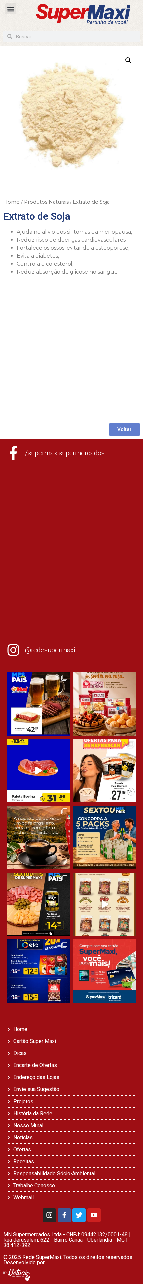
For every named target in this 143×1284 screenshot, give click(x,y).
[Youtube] (94, 1215)
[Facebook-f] (64, 1215)
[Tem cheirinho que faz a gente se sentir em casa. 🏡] (104, 704)
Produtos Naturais (46, 202)
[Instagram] (49, 1215)
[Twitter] (79, 1215)
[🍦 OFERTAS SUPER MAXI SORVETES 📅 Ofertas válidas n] (104, 770)
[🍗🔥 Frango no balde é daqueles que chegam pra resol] (104, 904)
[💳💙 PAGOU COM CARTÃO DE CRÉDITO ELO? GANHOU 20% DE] (38, 971)
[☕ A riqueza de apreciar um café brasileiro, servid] (38, 837)
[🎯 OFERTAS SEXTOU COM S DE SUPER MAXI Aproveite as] (38, 904)
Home (11, 202)
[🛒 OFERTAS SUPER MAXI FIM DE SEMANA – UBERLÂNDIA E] (38, 704)
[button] (10, 8)
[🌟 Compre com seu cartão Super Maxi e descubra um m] (104, 971)
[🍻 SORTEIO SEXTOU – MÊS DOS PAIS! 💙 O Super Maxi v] (104, 837)
